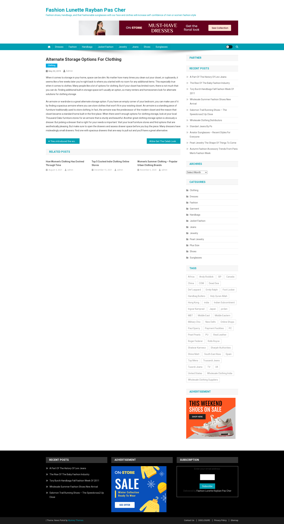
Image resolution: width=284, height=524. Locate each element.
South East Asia (212, 354)
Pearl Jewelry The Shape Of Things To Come (213, 142)
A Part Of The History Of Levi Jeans (208, 77)
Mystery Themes (75, 520)
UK (216, 367)
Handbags (87, 47)
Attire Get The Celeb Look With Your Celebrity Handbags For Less (164, 141)
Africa (191, 276)
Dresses (59, 47)
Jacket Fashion (105, 47)
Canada (230, 276)
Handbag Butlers (196, 296)
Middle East (204, 315)
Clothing (51, 65)
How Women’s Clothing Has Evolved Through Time (65, 163)
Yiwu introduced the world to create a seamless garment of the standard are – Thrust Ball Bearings (65, 141)
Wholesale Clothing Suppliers (203, 379)
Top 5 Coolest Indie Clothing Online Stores (110, 163)
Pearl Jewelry (197, 239)
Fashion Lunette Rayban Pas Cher (86, 10)
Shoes (147, 47)
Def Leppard (194, 289)
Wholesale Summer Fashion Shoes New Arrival (210, 101)
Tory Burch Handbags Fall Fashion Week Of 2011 (212, 91)
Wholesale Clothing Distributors (206, 120)
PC (230, 328)
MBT (190, 315)
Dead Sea (214, 283)
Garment (194, 208)
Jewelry (123, 47)
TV (208, 367)
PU (206, 334)
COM (201, 283)
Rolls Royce (214, 341)
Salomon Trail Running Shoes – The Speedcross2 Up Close (208, 112)
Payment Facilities (214, 328)
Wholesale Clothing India (219, 373)
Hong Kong (193, 302)
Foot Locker (229, 289)
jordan (224, 309)
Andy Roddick (206, 276)
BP (219, 276)
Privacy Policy (220, 520)
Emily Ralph (212, 289)
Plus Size (194, 245)
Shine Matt (193, 354)
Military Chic (194, 322)
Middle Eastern (222, 315)
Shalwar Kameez (197, 347)
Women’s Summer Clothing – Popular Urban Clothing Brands (157, 163)
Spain (229, 354)
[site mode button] (229, 46)
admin (69, 71)
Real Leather (219, 334)
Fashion (73, 47)
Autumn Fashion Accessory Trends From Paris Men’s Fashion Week (214, 151)
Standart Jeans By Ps (201, 126)
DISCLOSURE (204, 520)
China (191, 283)
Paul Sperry (194, 328)
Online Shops (227, 322)
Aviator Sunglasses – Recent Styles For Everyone (210, 134)
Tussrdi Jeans (195, 367)
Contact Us (189, 520)
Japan (212, 309)
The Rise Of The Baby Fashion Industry (210, 83)
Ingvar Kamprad (196, 309)
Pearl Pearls (194, 334)
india (206, 302)
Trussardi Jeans (211, 360)
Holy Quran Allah (218, 296)
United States (195, 373)
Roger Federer (195, 341)
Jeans (135, 47)
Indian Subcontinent (224, 302)
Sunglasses (162, 47)
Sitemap (234, 520)
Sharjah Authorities (221, 347)
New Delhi (210, 322)
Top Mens (193, 360)
